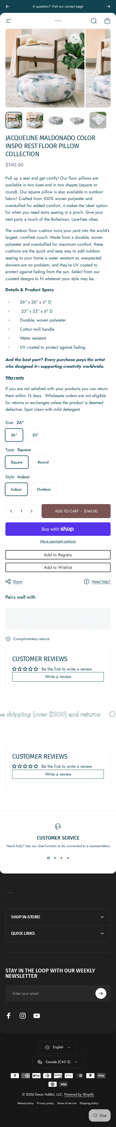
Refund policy (26, 1103)
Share (17, 581)
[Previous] (7, 6)
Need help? (101, 581)
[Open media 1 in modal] (74, 38)
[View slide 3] (61, 858)
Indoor (16, 489)
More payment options (58, 541)
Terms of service (66, 1103)
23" (35, 435)
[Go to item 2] (34, 120)
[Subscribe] (100, 993)
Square (17, 462)
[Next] (108, 6)
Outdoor (44, 489)
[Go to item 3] (55, 120)
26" (14, 435)
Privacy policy (45, 1103)
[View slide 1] (48, 858)
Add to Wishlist (58, 567)
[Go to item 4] (77, 120)
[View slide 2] (55, 858)
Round (43, 462)
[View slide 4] (67, 858)
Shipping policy (89, 1103)
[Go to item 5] (98, 120)
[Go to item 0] (13, 120)
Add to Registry (58, 555)
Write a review (58, 676)
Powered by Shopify (79, 1094)
